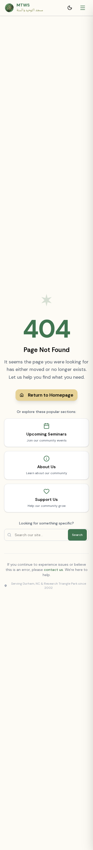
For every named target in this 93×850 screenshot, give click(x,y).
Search (77, 535)
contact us (53, 569)
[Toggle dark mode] (70, 7)
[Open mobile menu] (83, 7)
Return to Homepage (50, 395)
